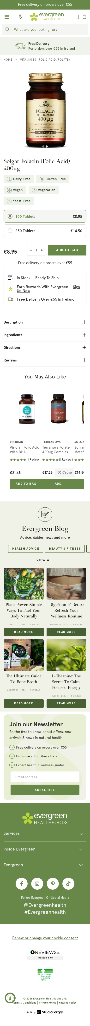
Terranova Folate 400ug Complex (56, 449)
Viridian (17, 442)
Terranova (51, 442)
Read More (23, 632)
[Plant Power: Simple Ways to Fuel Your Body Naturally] (24, 583)
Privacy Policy (47, 1002)
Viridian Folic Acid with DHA (24, 449)
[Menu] (6, 17)
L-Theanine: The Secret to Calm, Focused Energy (66, 682)
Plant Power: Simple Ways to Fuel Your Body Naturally (24, 610)
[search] (7, 29)
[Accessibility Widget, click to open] (10, 998)
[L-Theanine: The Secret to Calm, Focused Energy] (66, 655)
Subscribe (45, 790)
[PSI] (45, 980)
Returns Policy (67, 1002)
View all (45, 560)
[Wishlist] (77, 17)
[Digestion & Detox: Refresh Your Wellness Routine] (66, 583)
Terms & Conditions (24, 1002)
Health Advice (25, 548)
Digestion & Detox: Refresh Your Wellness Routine (66, 610)
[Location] (19, 17)
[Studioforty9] (45, 1012)
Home (8, 59)
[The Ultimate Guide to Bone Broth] (24, 655)
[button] (26, 460)
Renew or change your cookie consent (45, 938)
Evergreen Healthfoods (47, 998)
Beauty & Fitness (64, 548)
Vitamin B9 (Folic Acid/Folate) (45, 59)
